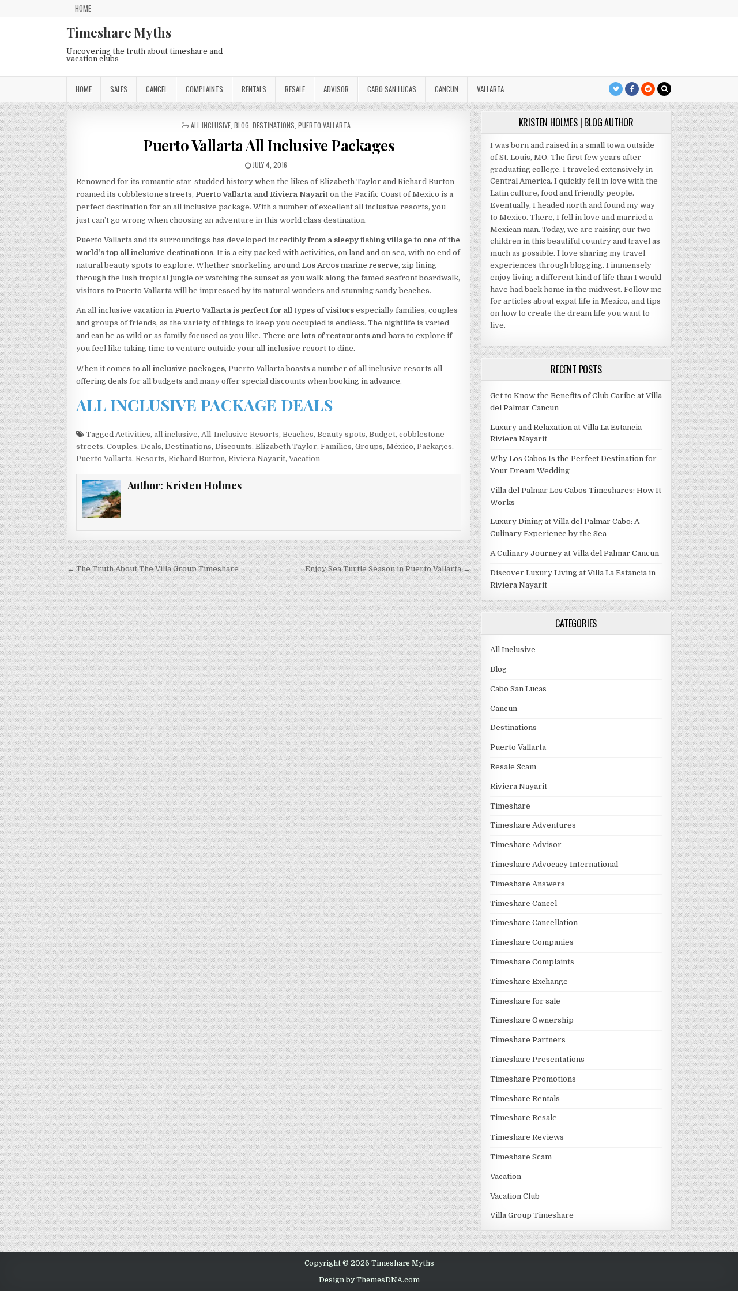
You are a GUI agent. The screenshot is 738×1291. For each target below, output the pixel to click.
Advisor (336, 89)
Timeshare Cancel (523, 903)
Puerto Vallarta (324, 125)
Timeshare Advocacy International (554, 864)
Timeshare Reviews (527, 1137)
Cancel (156, 89)
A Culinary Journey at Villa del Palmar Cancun (574, 553)
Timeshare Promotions (533, 1079)
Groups (369, 446)
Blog (241, 125)
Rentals (254, 89)
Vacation (304, 458)
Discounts (233, 446)
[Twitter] (616, 89)
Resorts (150, 458)
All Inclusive (211, 125)
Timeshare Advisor (526, 844)
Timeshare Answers (527, 884)
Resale (295, 89)
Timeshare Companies (532, 942)
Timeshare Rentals (525, 1098)
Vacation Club (515, 1196)
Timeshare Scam (521, 1156)
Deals (151, 446)
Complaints (204, 89)
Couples (122, 446)
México (399, 446)
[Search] (664, 89)
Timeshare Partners (528, 1039)
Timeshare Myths (118, 32)
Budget (382, 434)
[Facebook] (632, 89)
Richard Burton (196, 458)
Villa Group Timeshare (532, 1215)
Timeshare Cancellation (534, 922)
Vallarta (490, 89)
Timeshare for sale (525, 1001)
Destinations (274, 125)
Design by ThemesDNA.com (369, 1280)
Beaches (298, 434)
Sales (118, 89)
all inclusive (176, 434)
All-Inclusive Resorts (240, 434)
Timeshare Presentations (537, 1059)
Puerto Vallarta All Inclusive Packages (268, 145)
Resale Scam (513, 766)
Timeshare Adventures (533, 825)
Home (83, 8)
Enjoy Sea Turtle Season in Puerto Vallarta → (387, 568)
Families (336, 446)
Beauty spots (341, 434)
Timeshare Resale (523, 1117)
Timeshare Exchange (529, 981)
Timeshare (510, 806)
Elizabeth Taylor (286, 446)
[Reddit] (648, 89)
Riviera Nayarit (256, 458)
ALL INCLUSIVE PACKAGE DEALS (204, 405)
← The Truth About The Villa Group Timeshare (153, 568)
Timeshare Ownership (532, 1020)
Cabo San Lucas (391, 89)
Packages (434, 446)
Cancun (446, 89)
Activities (132, 434)
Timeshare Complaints (532, 961)
